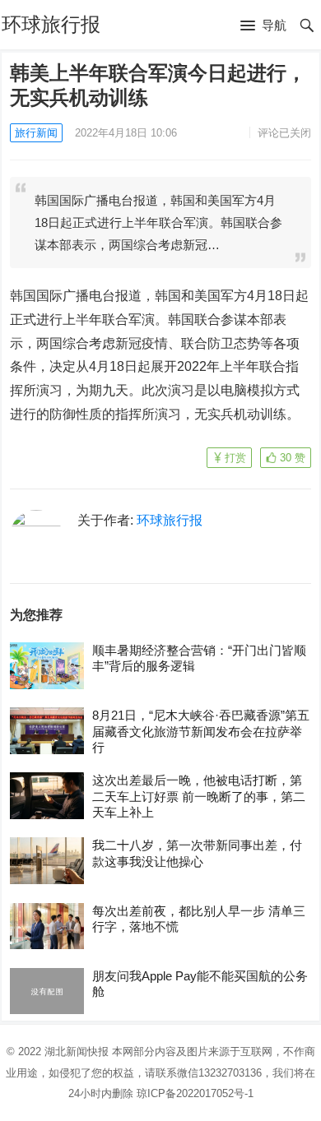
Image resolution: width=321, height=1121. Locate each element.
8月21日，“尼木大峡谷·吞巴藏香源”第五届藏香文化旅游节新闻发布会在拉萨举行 (200, 731)
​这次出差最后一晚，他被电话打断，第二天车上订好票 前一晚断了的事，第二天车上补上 (198, 796)
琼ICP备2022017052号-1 (195, 1093)
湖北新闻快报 (76, 1051)
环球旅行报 (51, 24)
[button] (263, 26)
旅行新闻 (36, 133)
